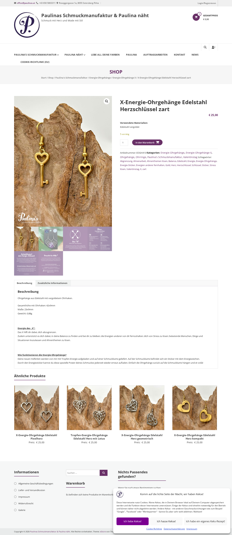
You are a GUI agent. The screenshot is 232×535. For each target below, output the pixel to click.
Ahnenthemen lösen (157, 161)
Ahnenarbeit (139, 161)
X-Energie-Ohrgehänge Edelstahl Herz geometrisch (142, 436)
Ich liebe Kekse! (132, 521)
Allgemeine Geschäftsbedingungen (35, 483)
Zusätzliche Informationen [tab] (52, 283)
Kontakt (179, 54)
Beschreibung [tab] (24, 283)
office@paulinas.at (26, 3)
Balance (172, 161)
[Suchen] (104, 473)
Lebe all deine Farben (105, 54)
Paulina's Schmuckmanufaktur (71, 77)
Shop (50, 77)
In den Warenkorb (145, 142)
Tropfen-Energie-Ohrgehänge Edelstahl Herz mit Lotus (89, 436)
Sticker (205, 165)
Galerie (21, 510)
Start (43, 77)
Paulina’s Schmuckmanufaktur (35, 54)
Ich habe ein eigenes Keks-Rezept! (205, 521)
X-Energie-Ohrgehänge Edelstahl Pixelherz (36, 436)
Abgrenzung (126, 161)
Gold (167, 165)
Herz (173, 165)
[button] (107, 101)
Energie (191, 161)
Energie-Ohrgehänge (100, 77)
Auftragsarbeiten (155, 54)
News (195, 54)
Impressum (191, 528)
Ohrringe (141, 157)
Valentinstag (190, 157)
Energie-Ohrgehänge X (124, 77)
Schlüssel (196, 165)
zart (144, 169)
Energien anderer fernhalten (150, 165)
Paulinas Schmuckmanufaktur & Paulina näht (95, 15)
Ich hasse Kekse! (166, 521)
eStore (103, 531)
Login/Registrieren (207, 3)
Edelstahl (181, 161)
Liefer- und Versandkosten (31, 490)
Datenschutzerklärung (174, 528)
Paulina (131, 54)
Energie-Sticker (127, 165)
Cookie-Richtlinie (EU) (35, 62)
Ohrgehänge (127, 157)
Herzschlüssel (184, 165)
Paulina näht (74, 54)
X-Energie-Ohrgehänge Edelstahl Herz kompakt (194, 436)
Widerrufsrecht (25, 503)
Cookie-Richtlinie (154, 528)
